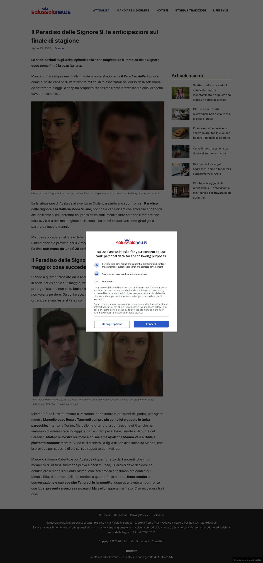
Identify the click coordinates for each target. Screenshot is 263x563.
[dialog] (131, 281)
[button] (131, 281)
